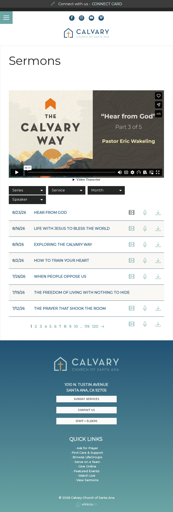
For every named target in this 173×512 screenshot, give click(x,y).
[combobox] (27, 190)
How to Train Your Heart (61, 260)
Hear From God (50, 212)
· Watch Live (86, 475)
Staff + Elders (86, 421)
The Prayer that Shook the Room (70, 308)
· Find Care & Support (86, 452)
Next (102, 326)
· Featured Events (85, 471)
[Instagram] (81, 18)
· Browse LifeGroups (86, 457)
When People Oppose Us (60, 276)
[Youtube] (91, 18)
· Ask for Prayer (86, 448)
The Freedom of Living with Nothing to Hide (82, 292)
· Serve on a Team (86, 462)
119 (86, 326)
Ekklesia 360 (86, 505)
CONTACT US (86, 410)
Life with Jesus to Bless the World (72, 228)
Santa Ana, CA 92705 (86, 390)
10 (76, 326)
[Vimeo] (101, 18)
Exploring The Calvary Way (63, 244)
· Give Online (86, 466)
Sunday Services (86, 399)
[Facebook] (72, 18)
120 (95, 326)
